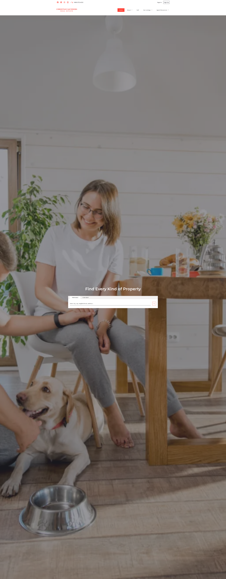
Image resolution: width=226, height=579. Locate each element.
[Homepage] (66, 10)
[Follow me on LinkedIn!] (61, 2)
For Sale (75, 297)
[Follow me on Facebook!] (58, 2)
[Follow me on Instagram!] (64, 2)
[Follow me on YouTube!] (68, 2)
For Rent (86, 297)
